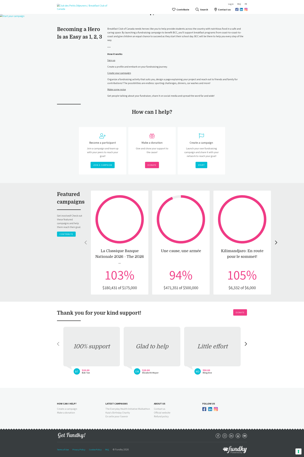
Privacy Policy (79, 449)
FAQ (239, 4)
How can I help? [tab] (66, 403)
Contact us (224, 9)
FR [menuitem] (246, 4)
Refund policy (161, 416)
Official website (162, 412)
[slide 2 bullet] (153, 14)
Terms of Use (63, 449)
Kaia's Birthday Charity (117, 412)
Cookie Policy (95, 449)
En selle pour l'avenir (116, 416)
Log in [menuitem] (231, 4)
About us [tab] (159, 403)
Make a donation (66, 412)
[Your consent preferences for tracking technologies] (298, 451)
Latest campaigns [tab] (116, 403)
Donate (240, 312)
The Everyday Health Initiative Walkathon (127, 408)
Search (204, 9)
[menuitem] (239, 4)
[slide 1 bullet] (150, 14)
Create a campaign (67, 408)
